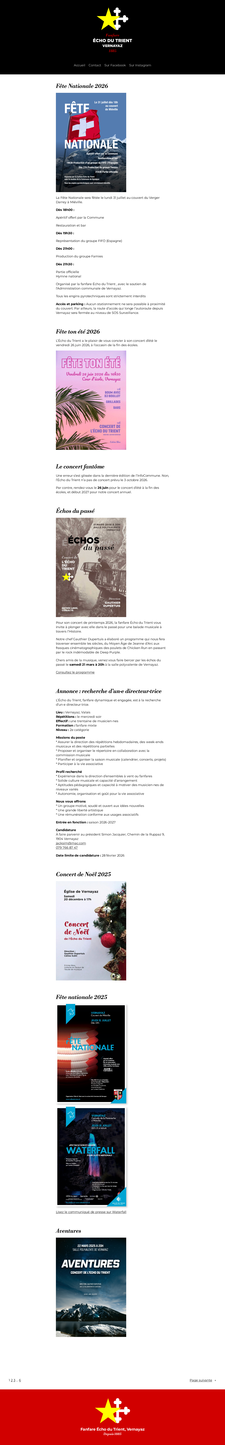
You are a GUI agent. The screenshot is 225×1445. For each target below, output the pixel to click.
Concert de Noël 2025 (83, 874)
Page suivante (203, 1380)
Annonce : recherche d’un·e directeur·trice (109, 691)
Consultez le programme (75, 672)
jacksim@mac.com (71, 843)
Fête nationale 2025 (81, 997)
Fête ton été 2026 (78, 332)
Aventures (68, 1231)
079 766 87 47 (67, 847)
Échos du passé (75, 511)
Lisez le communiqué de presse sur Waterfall (91, 1212)
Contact (95, 65)
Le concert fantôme (80, 467)
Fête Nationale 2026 (82, 86)
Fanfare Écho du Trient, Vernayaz (113, 1429)
